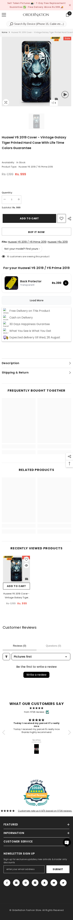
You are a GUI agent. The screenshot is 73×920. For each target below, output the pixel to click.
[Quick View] (26, 565)
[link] (19, 446)
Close (70, 5)
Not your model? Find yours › (22, 249)
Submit (58, 869)
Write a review (36, 675)
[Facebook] (7, 882)
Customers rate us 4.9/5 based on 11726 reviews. (45, 810)
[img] (36, 708)
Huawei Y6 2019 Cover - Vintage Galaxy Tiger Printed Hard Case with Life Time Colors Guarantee (16, 596)
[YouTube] (53, 882)
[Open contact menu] (67, 842)
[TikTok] (35, 882)
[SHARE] (68, 218)
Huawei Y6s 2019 (58, 242)
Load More (36, 300)
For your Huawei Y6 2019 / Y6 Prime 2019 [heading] (36, 268)
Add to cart (28, 218)
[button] (4, 732)
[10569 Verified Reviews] (36, 806)
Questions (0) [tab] (53, 645)
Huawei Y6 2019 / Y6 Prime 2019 (27, 242)
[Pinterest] (25, 882)
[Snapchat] (44, 882)
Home (4, 32)
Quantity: (7, 192)
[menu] (4, 15)
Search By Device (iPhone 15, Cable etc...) (38, 23)
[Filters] (6, 656)
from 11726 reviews (34, 711)
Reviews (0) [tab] (19, 645)
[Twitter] (63, 882)
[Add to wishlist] (61, 218)
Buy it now (36, 232)
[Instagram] (16, 882)
